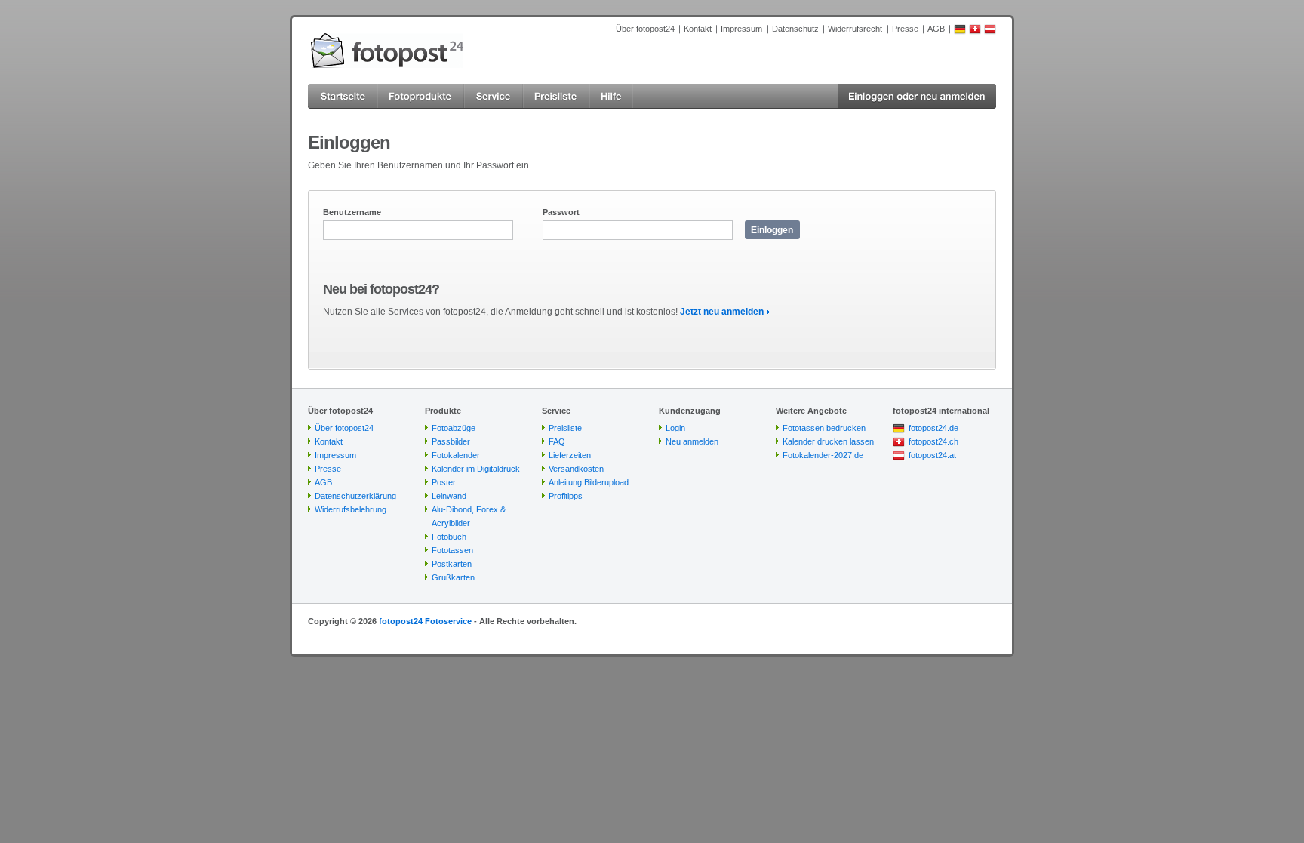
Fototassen (452, 550)
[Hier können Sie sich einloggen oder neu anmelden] (917, 96)
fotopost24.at (932, 455)
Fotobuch (449, 536)
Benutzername (352, 212)
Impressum (741, 28)
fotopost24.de (933, 427)
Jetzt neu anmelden (722, 311)
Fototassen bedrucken (824, 427)
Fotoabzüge (453, 427)
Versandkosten (576, 468)
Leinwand (449, 495)
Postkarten (452, 563)
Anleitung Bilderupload (589, 482)
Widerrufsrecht (855, 28)
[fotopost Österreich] (990, 31)
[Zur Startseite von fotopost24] (387, 50)
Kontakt (698, 28)
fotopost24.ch (933, 441)
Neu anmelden (692, 441)
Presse (905, 28)
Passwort (561, 212)
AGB (936, 28)
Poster (444, 482)
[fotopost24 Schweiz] (975, 31)
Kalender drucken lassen (828, 441)
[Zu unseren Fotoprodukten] (420, 96)
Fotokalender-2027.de (823, 455)
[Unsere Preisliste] (556, 96)
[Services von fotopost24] (493, 96)
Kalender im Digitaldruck (476, 468)
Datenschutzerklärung (355, 495)
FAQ (557, 441)
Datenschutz (795, 28)
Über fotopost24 (645, 28)
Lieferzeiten (570, 455)
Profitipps (566, 495)
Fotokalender (456, 455)
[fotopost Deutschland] (960, 31)
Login (675, 427)
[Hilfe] (611, 96)
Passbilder (451, 441)
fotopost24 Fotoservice (425, 621)
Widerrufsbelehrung (350, 509)
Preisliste (565, 427)
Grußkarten (453, 577)
